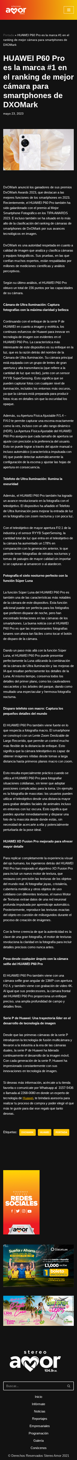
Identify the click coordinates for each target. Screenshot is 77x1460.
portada (61, 1132)
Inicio (38, 1397)
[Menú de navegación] (69, 10)
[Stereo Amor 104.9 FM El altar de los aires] (16, 10)
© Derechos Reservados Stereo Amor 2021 (38, 1455)
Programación (38, 1433)
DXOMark (27, 1132)
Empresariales (40, 1426)
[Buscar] (69, 1386)
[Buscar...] (38, 1367)
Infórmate (38, 1404)
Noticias (39, 1411)
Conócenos (39, 1448)
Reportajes (39, 1418)
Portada (8, 35)
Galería (38, 1440)
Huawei (28, 1098)
